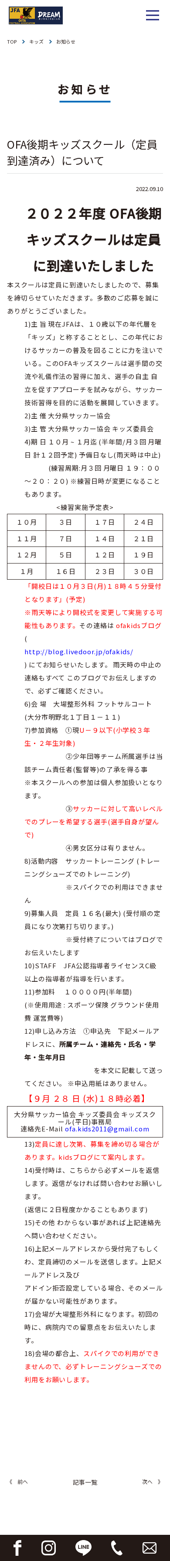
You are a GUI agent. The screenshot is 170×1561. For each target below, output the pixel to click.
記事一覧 (85, 1482)
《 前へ (17, 1481)
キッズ (36, 41)
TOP (12, 41)
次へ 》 (152, 1481)
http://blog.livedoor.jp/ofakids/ (78, 651)
